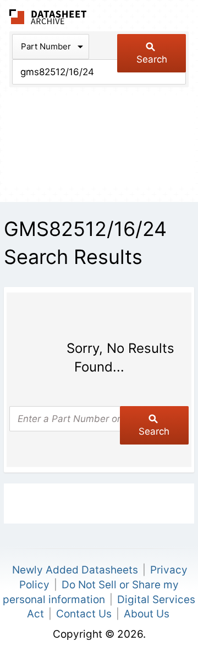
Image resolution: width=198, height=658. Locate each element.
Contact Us (84, 614)
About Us (146, 614)
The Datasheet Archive (48, 16)
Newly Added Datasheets (75, 570)
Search (151, 59)
